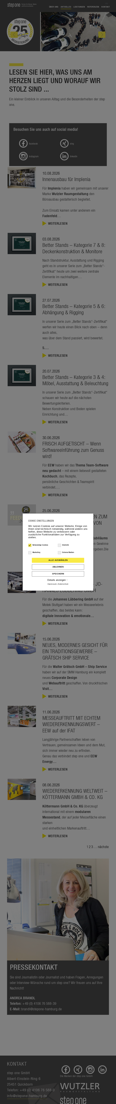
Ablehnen (58, 567)
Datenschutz (63, 584)
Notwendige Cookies (40, 545)
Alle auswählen (58, 560)
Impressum (52, 584)
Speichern (58, 574)
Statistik (65, 545)
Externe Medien (68, 552)
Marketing (36, 552)
